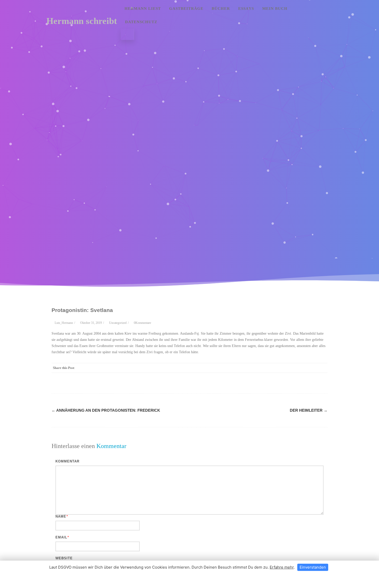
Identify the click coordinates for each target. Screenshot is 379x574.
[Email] (322, 368)
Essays (246, 8)
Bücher (221, 8)
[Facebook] (271, 368)
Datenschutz (141, 22)
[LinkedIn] (301, 368)
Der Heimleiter (308, 410)
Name (60, 516)
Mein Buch (274, 8)
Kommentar (67, 461)
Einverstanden (313, 567)
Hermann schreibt (81, 21)
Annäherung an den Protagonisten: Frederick (106, 410)
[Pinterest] (291, 368)
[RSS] (312, 368)
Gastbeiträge (186, 8)
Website (64, 558)
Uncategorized (118, 322)
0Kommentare (142, 322)
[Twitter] (281, 368)
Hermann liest (143, 8)
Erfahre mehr (282, 567)
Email (61, 537)
